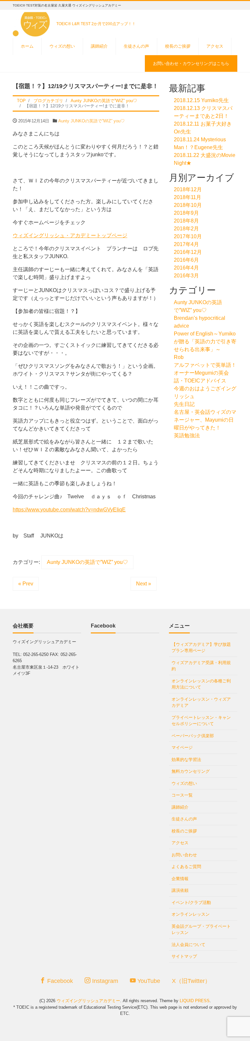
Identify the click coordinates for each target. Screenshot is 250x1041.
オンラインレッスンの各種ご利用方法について (201, 684)
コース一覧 (182, 795)
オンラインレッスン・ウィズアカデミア (201, 702)
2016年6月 (186, 260)
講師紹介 (99, 46)
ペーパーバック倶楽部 (193, 735)
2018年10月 (188, 205)
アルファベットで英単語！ (205, 365)
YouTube (148, 981)
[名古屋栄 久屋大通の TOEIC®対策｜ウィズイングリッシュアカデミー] (32, 22)
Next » (143, 583)
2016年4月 (186, 268)
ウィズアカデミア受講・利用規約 (201, 666)
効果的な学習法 (186, 759)
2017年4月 (186, 244)
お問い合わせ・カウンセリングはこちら (191, 63)
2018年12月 (188, 189)
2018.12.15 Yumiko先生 (201, 100)
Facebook (59, 981)
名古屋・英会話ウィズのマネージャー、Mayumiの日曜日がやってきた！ (205, 419)
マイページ (182, 747)
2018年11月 (187, 197)
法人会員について (188, 944)
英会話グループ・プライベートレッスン (201, 929)
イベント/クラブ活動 (191, 902)
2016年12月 (188, 252)
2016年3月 (186, 275)
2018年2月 (186, 228)
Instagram (104, 981)
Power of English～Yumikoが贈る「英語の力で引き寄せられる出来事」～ (205, 341)
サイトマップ (184, 956)
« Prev (25, 583)
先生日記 (184, 404)
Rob (179, 357)
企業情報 (180, 878)
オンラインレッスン (191, 914)
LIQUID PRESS (195, 1000)
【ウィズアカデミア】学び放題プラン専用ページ (201, 647)
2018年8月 (186, 221)
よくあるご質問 (186, 866)
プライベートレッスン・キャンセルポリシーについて (201, 720)
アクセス (214, 46)
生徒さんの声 (136, 46)
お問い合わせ (184, 854)
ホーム (27, 46)
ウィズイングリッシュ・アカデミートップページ (70, 235)
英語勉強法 (187, 435)
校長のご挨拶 (177, 46)
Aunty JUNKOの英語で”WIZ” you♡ (91, 120)
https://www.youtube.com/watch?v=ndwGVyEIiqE (69, 509)
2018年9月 (186, 213)
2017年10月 (188, 236)
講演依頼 (180, 890)
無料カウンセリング (191, 771)
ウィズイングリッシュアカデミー (88, 1000)
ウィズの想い (62, 46)
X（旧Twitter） (191, 981)
